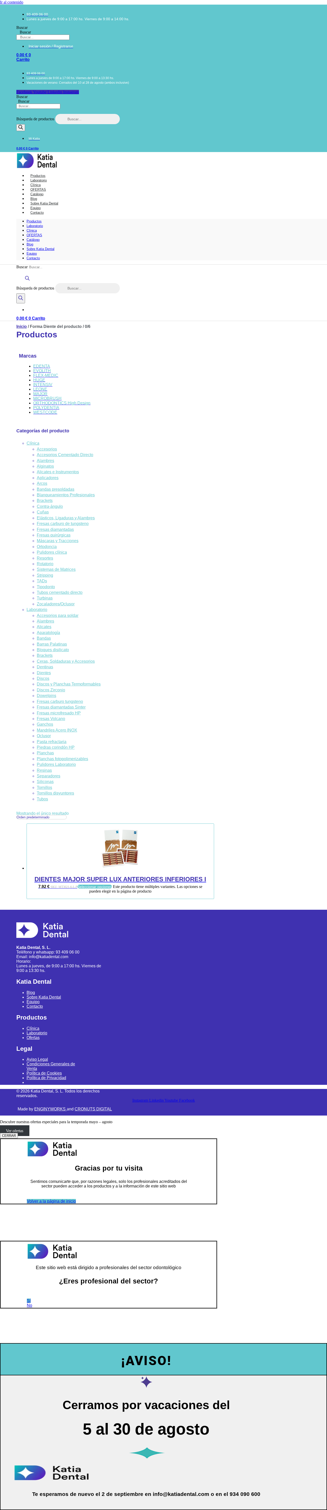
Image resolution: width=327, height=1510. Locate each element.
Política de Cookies (44, 1073)
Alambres (45, 460)
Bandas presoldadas (55, 489)
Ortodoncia (47, 546)
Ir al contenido (11, 2)
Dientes (44, 673)
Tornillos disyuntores (55, 793)
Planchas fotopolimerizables (62, 759)
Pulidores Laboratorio (56, 764)
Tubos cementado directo (60, 592)
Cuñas (43, 512)
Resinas (44, 770)
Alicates (44, 627)
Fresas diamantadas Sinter (61, 707)
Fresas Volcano (51, 718)
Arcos (42, 483)
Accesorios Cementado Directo (65, 455)
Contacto (37, 213)
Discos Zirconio (51, 690)
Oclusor (44, 736)
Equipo (32, 253)
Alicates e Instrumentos (58, 472)
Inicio (21, 326)
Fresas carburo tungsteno (60, 701)
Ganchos (45, 724)
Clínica (32, 230)
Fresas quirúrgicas (54, 535)
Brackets (45, 500)
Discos (43, 678)
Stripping (45, 575)
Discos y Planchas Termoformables (69, 684)
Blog (30, 244)
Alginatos (45, 466)
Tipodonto (46, 587)
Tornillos (44, 787)
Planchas (45, 753)
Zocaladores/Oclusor (56, 604)
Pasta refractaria (51, 742)
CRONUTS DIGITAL (93, 1109)
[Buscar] (20, 127)
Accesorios (47, 449)
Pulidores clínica (52, 552)
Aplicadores (48, 478)
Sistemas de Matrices (56, 569)
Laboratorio (35, 226)
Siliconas (45, 781)
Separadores (48, 776)
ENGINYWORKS (50, 1109)
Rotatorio (45, 564)
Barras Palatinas (52, 644)
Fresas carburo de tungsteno (63, 523)
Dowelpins (46, 695)
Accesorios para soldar (57, 615)
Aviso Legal (37, 1059)
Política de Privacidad (46, 1078)
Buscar (22, 27)
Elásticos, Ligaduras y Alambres (66, 518)
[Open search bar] (27, 281)
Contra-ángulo (50, 506)
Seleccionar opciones (94, 887)
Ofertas (33, 1037)
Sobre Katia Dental (40, 249)
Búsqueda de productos (35, 119)
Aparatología (48, 632)
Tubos (42, 799)
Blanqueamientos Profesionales (66, 495)
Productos (34, 221)
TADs (42, 581)
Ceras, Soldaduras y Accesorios (66, 661)
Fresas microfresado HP (59, 713)
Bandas (44, 638)
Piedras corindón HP (56, 747)
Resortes (45, 558)
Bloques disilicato (53, 650)
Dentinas (45, 667)
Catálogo (33, 240)
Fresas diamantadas (55, 529)
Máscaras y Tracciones (57, 541)
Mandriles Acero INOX (57, 730)
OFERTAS (34, 235)
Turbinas (45, 598)
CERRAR (9, 1136)
